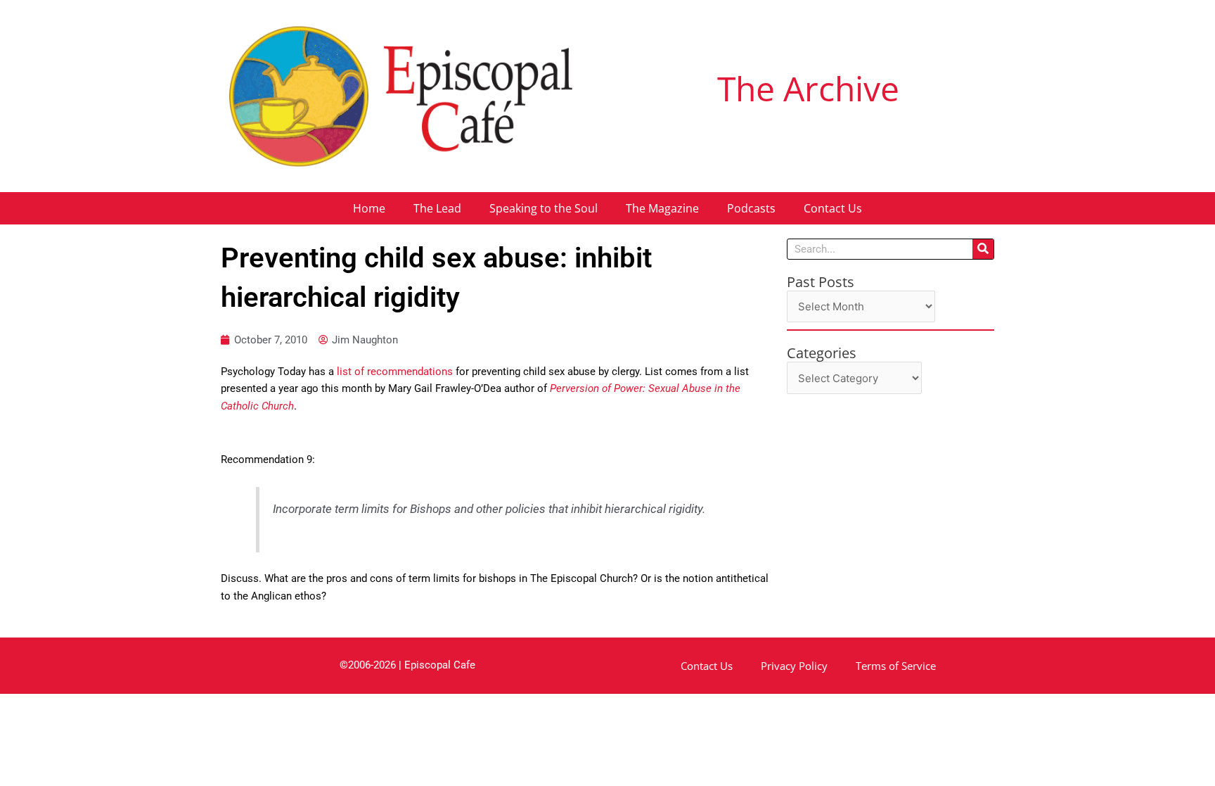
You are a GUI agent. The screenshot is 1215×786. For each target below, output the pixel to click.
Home (369, 208)
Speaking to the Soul (543, 208)
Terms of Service (896, 666)
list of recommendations (395, 371)
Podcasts (751, 208)
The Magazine (662, 208)
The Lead (437, 208)
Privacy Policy (794, 666)
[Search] (983, 249)
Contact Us (833, 208)
